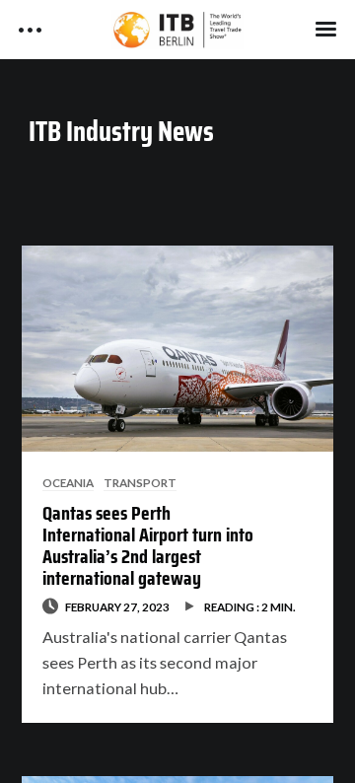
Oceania (68, 482)
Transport (140, 482)
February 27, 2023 (117, 606)
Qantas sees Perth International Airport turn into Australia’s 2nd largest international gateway (147, 545)
